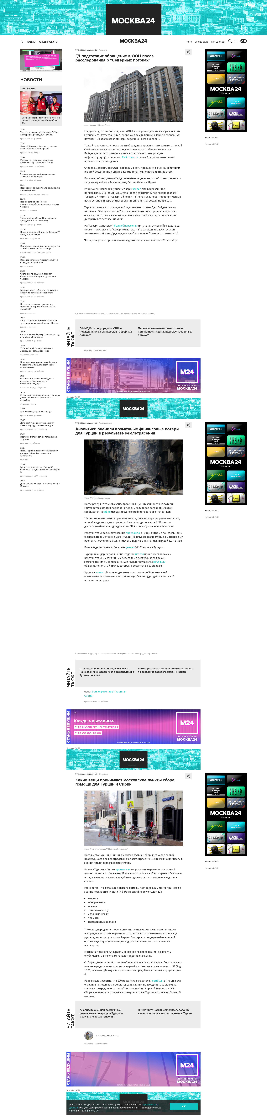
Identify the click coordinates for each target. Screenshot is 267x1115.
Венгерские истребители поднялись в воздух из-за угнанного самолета (39, 291)
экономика (32, 211)
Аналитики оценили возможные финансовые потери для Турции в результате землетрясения (101, 1013)
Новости (31, 80)
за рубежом (39, 166)
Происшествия (105, 423)
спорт (36, 153)
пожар (37, 194)
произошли (122, 869)
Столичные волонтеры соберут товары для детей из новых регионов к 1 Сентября (40, 398)
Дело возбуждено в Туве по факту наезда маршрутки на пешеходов (37, 424)
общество (24, 355)
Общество (103, 774)
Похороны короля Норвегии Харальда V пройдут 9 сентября (40, 233)
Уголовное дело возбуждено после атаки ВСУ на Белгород (37, 175)
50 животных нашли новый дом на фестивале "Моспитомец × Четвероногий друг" (37, 381)
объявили (159, 562)
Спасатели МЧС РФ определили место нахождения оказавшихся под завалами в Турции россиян (107, 672)
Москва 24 (133, 41)
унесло (130, 547)
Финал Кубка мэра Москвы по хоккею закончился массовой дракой (38, 147)
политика (24, 238)
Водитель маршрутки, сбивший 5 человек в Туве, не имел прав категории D (40, 470)
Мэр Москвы (28, 88)
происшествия (26, 139)
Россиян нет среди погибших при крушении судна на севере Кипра (36, 161)
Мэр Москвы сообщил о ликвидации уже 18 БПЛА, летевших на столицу (40, 247)
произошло (133, 533)
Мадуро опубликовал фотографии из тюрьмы (38, 438)
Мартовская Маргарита (107, 1035)
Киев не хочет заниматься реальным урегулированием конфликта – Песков (39, 322)
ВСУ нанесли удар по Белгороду (35, 411)
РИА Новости (130, 157)
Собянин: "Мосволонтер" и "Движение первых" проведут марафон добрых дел (41, 120)
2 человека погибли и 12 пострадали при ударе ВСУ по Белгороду (38, 219)
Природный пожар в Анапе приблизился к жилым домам (40, 189)
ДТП (36, 429)
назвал (139, 554)
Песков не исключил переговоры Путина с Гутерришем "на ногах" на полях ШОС (37, 307)
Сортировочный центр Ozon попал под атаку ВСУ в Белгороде (40, 336)
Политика (103, 50)
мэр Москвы (25, 252)
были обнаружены (125, 226)
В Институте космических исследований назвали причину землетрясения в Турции (165, 1011)
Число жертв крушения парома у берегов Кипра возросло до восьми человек (38, 276)
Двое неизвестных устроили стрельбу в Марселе (40, 485)
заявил (137, 189)
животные (24, 388)
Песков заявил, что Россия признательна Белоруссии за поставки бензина (39, 204)
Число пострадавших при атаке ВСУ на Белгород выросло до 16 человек (39, 133)
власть (23, 211)
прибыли (157, 981)
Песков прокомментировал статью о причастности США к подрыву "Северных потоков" (165, 332)
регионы (38, 139)
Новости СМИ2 (73, 397)
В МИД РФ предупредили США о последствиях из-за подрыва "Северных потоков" (106, 332)
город (48, 252)
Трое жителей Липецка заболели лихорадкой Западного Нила (36, 349)
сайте (106, 512)
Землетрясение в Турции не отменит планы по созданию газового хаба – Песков (166, 670)
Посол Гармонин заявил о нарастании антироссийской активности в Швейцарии (39, 453)
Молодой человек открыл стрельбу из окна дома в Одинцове (39, 261)
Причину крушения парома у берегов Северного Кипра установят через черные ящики (38, 365)
